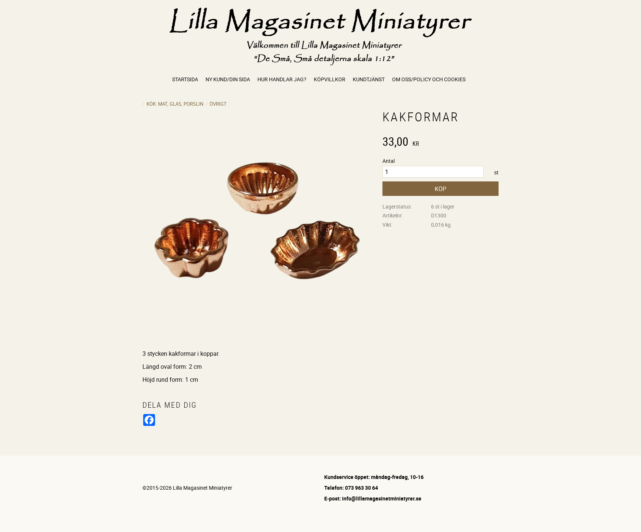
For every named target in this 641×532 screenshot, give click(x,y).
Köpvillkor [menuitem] (329, 79)
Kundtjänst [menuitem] (369, 79)
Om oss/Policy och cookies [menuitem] (429, 79)
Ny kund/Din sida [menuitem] (228, 79)
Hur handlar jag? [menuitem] (281, 79)
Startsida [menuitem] (185, 79)
